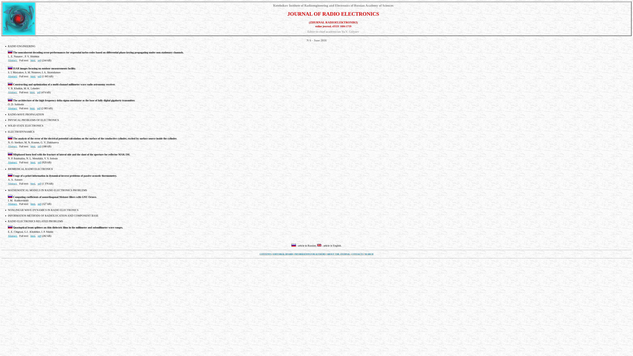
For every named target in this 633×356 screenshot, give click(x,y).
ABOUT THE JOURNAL (338, 254)
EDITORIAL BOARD (283, 254)
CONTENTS (265, 254)
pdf (39, 60)
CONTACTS (357, 254)
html (32, 60)
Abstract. (12, 60)
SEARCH (369, 254)
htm (32, 92)
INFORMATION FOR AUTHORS (310, 254)
